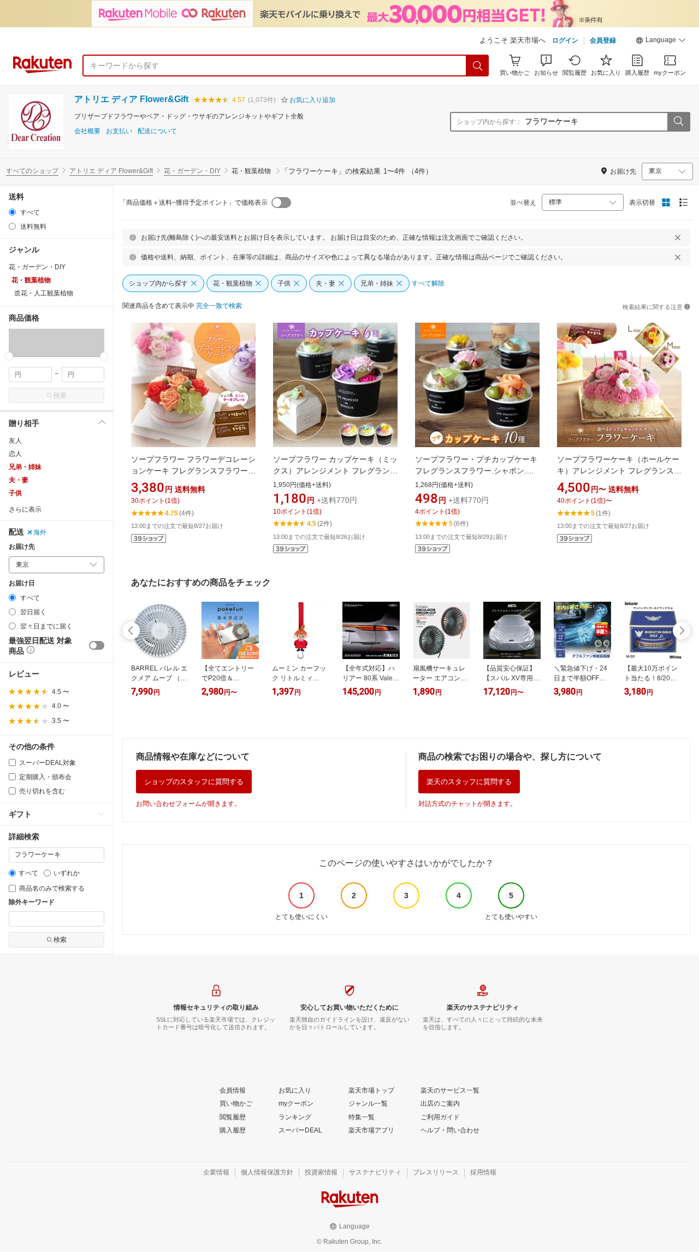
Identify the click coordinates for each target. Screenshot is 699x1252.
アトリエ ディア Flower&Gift (131, 99)
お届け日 (22, 583)
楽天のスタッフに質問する (469, 782)
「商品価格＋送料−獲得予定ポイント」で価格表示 (194, 202)
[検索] (478, 65)
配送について (157, 131)
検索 (60, 395)
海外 (39, 532)
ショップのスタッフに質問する (194, 782)
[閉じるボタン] (678, 237)
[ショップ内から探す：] (678, 121)
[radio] (12, 212)
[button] (661, 41)
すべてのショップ (32, 171)
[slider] (9, 356)
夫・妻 (18, 480)
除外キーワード (32, 902)
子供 (15, 493)
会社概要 (87, 131)
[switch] (96, 645)
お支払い (119, 131)
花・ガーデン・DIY (192, 171)
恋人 (15, 454)
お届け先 (22, 546)
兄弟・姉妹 (25, 467)
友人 (15, 440)
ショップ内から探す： (489, 122)
